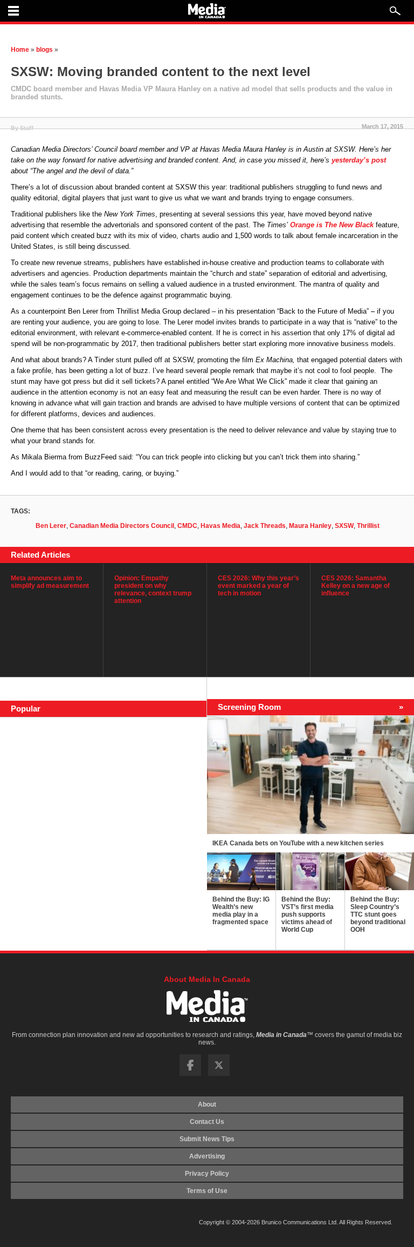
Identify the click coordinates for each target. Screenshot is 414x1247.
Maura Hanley (310, 526)
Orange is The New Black (332, 225)
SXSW (344, 526)
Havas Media (220, 526)
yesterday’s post (359, 160)
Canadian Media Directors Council (122, 526)
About (207, 1104)
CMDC (187, 526)
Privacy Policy (207, 1173)
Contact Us (207, 1122)
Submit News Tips (207, 1139)
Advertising (207, 1156)
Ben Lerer (51, 526)
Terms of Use (207, 1191)
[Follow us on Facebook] (190, 1073)
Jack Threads (265, 526)
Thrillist (368, 526)
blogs (44, 49)
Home (20, 49)
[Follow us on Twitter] (219, 1073)
